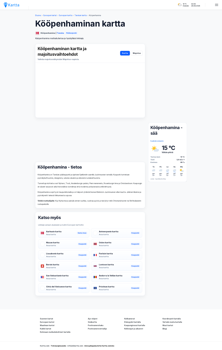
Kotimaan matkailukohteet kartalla (55, 332)
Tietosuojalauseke (58, 346)
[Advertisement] (90, 140)
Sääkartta (92, 322)
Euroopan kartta (65, 15)
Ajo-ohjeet (92, 319)
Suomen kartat (46, 319)
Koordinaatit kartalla (172, 319)
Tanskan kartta (81, 15)
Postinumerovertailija (97, 329)
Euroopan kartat (50, 15)
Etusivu (38, 15)
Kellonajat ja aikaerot (133, 329)
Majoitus (137, 53)
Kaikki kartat (45, 329)
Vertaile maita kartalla (172, 322)
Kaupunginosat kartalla (134, 325)
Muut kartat (168, 325)
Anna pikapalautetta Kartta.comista (99, 346)
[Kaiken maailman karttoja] (11, 4)
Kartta (125, 53)
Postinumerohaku (95, 325)
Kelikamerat (129, 319)
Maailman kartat (47, 325)
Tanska (60, 33)
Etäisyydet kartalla (132, 322)
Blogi (165, 329)
